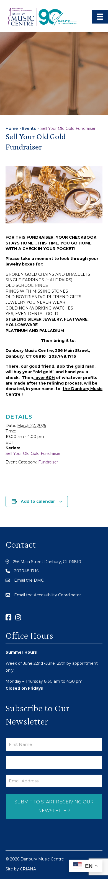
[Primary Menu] (100, 17)
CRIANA (28, 869)
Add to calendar (38, 501)
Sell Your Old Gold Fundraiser (33, 453)
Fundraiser (48, 462)
